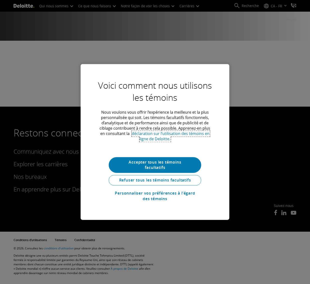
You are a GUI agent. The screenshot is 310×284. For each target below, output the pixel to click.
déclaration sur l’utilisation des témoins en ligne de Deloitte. (170, 136)
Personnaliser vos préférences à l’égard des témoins (155, 196)
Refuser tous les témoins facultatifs (155, 180)
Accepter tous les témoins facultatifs (155, 164)
